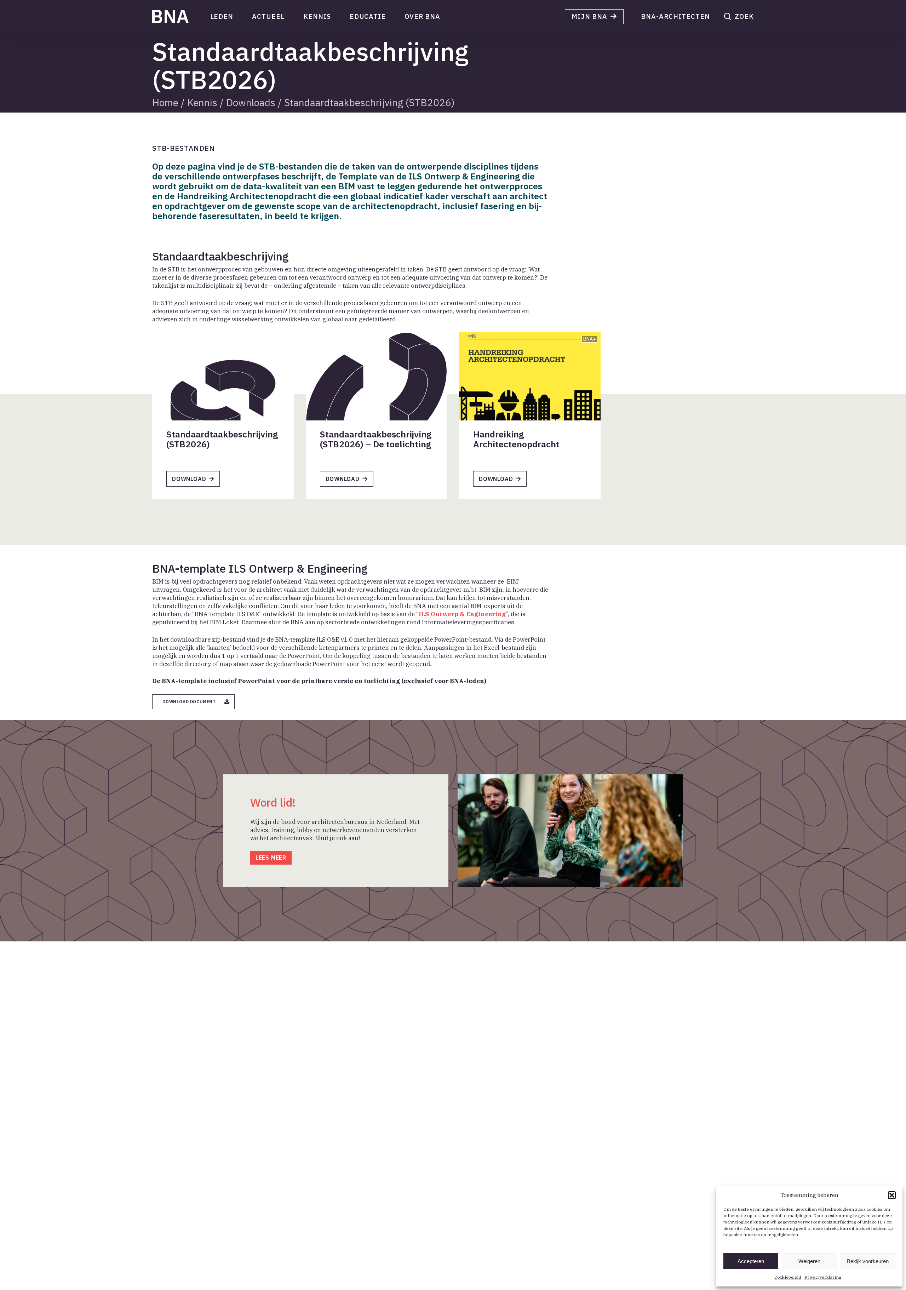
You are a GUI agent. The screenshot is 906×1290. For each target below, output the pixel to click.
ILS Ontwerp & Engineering (462, 614)
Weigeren (809, 1261)
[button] (891, 1195)
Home (165, 102)
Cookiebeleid (787, 1277)
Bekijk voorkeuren (868, 1261)
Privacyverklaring (822, 1277)
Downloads (250, 102)
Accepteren (751, 1261)
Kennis (202, 102)
